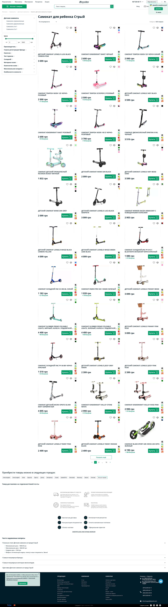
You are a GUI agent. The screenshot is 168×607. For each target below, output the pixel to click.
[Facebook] (151, 605)
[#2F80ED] (119, 30)
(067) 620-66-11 (147, 595)
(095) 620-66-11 (147, 590)
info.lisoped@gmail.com (149, 601)
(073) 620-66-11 (147, 587)
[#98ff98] (119, 302)
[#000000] (76, 30)
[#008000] (119, 148)
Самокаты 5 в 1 (11, 29)
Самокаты (12, 11)
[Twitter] (160, 605)
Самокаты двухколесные (15, 23)
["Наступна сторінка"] (110, 462)
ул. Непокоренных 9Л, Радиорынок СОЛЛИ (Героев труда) (151, 582)
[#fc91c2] (119, 32)
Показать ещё (101, 457)
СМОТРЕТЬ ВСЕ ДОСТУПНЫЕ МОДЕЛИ (83, 532)
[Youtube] (154, 605)
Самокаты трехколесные (15, 21)
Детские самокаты (23, 11)
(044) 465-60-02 (147, 592)
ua (162, 2)
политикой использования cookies (16, 578)
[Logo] (84, 2)
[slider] (6, 38)
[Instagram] (157, 605)
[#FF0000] (76, 265)
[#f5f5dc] (162, 69)
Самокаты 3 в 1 (11, 26)
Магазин (4, 11)
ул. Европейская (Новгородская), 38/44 (149, 579)
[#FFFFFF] (76, 32)
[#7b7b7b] (119, 150)
